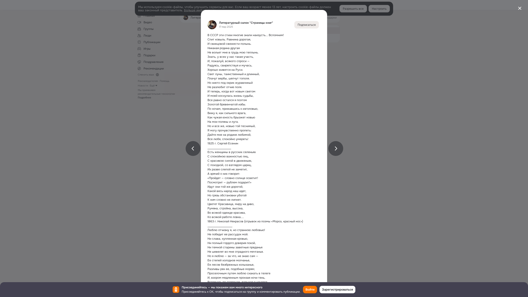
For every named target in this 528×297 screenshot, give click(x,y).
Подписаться (307, 25)
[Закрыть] (519, 8)
